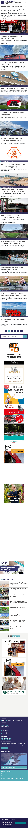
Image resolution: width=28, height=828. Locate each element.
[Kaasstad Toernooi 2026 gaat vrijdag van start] (14, 27)
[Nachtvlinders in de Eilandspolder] (4, 610)
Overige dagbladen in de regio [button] (8, 767)
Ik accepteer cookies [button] (20, 822)
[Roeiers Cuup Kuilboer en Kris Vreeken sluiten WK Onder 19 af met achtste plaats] (14, 283)
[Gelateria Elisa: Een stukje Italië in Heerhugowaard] (4, 597)
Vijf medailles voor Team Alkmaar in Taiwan (13, 320)
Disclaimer (3, 773)
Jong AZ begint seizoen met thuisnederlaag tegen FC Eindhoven (11, 217)
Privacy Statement (5, 775)
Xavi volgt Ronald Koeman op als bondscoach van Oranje (13, 165)
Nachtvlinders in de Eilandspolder (17, 607)
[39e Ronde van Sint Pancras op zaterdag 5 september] (14, 258)
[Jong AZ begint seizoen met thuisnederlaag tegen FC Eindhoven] (14, 206)
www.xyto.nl (5, 733)
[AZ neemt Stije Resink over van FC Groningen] (14, 53)
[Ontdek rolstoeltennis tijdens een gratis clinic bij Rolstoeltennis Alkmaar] (4, 603)
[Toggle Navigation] (25, 3)
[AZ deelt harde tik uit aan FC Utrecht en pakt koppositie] (14, 128)
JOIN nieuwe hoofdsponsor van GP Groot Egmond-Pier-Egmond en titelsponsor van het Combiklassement (13, 191)
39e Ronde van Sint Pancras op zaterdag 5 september (12, 268)
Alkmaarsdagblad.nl (10, 1)
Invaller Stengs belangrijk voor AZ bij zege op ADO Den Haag (13, 242)
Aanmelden (4, 748)
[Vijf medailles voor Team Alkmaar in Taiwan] (14, 309)
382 (21, 330)
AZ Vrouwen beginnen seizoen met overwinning (13, 113)
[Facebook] (2, 738)
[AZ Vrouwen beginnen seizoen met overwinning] (14, 103)
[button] (4, 18)
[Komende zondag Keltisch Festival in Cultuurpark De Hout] (4, 591)
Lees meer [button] (8, 826)
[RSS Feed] (10, 738)
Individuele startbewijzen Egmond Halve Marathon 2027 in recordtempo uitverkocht (18, 583)
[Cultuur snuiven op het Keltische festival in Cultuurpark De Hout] (4, 623)
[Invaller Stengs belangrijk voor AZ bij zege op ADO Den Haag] (14, 232)
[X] (5, 738)
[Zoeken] (25, 336)
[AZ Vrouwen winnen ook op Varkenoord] (4, 629)
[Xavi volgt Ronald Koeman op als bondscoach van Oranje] (14, 154)
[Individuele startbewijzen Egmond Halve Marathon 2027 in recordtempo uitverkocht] (4, 584)
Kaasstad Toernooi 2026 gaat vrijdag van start (11, 38)
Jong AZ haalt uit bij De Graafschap (14, 88)
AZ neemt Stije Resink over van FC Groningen (13, 64)
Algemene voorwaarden (6, 771)
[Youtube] (7, 738)
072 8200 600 (6, 730)
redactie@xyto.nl (6, 732)
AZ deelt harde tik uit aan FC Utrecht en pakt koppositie (11, 139)
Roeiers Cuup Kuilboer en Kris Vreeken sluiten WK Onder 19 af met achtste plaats (12, 294)
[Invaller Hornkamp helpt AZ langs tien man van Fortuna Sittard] (4, 616)
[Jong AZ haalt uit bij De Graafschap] (14, 79)
